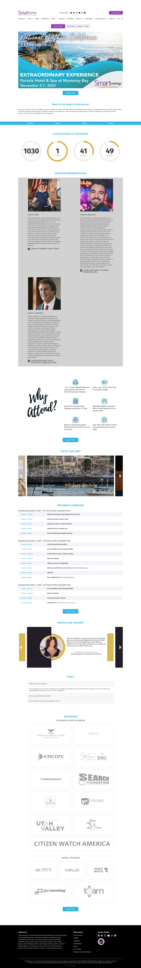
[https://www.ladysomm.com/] (93, 825)
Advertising (77, 944)
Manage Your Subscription (82, 952)
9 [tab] (71, 492)
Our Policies (78, 949)
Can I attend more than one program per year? (44, 701)
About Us (112, 19)
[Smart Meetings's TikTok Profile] (82, 13)
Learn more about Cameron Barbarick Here (96, 271)
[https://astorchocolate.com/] (43, 870)
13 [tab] (81, 492)
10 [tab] (73, 492)
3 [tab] (56, 492)
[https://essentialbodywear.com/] (50, 802)
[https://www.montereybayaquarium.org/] (50, 779)
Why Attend (30, 123)
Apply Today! (58, 26)
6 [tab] (63, 492)
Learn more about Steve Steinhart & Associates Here (44, 361)
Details (71, 26)
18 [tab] (93, 492)
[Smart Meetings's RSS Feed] (85, 13)
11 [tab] (76, 492)
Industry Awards (100, 19)
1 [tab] (51, 492)
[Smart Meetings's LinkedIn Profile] (71, 13)
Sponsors (111, 123)
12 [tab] (78, 492)
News (29, 19)
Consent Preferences (70, 965)
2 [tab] (54, 492)
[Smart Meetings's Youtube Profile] (79, 13)
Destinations (45, 19)
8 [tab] (68, 492)
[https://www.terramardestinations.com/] (93, 757)
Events (53, 19)
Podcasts (78, 19)
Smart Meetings (27, 13)
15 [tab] (85, 492)
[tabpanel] (70, 476)
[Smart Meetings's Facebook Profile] (74, 13)
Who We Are (78, 935)
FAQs (86, 26)
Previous (21, 476)
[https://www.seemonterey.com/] (94, 734)
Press (75, 946)
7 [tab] (66, 492)
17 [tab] (90, 492)
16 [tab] (88, 492)
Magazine (21, 19)
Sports (37, 19)
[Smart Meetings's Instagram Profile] (76, 13)
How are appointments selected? (40, 696)
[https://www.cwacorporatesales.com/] (72, 843)
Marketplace (89, 19)
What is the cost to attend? (38, 684)
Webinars (62, 19)
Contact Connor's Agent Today (45, 249)
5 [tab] (61, 492)
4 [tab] (58, 492)
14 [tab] (83, 492)
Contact (76, 938)
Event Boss (70, 19)
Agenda (80, 26)
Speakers (58, 123)
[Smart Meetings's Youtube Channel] (108, 935)
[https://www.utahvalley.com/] (50, 825)
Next (120, 476)
